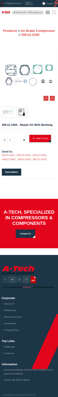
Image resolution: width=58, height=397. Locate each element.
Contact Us (25, 233)
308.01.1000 (24, 155)
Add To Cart (42, 138)
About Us (9, 303)
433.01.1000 (39, 155)
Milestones (10, 310)
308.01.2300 (30, 35)
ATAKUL (27, 287)
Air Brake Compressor (38, 31)
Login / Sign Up (29, 3)
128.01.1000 (8, 155)
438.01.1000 (24, 159)
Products (10, 31)
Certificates (10, 323)
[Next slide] (46, 98)
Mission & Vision (13, 317)
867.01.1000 (40, 159)
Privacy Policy (11, 330)
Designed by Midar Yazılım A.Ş (19, 395)
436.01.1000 (9, 159)
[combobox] (51, 3)
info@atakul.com (13, 3)
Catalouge (9, 346)
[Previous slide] (52, 98)
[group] (22, 112)
